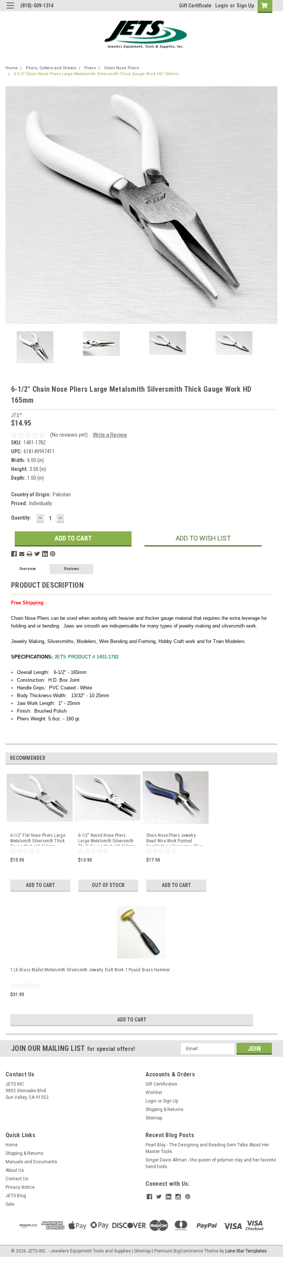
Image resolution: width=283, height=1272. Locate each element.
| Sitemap (141, 1251)
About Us (15, 1170)
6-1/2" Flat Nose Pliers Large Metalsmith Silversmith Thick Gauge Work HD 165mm (37, 839)
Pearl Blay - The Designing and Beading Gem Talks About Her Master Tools (207, 1148)
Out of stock (108, 885)
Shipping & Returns (165, 1109)
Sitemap (154, 1118)
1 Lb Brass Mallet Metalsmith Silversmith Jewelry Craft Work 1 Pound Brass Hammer (90, 969)
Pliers (90, 68)
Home (12, 68)
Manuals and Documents (31, 1161)
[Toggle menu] (10, 10)
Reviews (71, 568)
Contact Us (17, 1178)
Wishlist (154, 1092)
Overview (27, 568)
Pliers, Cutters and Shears (51, 68)
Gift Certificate (195, 5)
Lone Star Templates (246, 1251)
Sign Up (245, 5)
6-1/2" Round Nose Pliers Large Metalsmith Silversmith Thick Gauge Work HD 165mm (106, 839)
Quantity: (21, 518)
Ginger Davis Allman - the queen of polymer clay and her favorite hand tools (211, 1163)
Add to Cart (40, 885)
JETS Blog (16, 1195)
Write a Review (110, 435)
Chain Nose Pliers (121, 68)
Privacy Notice (20, 1187)
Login (221, 5)
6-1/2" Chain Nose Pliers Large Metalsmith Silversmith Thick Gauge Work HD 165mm (96, 73)
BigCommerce (188, 1251)
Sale (10, 1204)
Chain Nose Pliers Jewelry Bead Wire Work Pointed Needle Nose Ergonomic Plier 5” (174, 839)
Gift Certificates (161, 1084)
